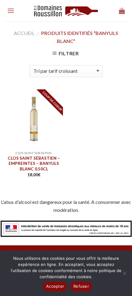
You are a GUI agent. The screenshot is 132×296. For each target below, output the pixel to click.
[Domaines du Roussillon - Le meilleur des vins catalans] (66, 11)
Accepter (55, 286)
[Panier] (122, 11)
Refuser (81, 286)
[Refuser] (124, 275)
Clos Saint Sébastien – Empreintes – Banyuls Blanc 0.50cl (34, 163)
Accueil (24, 33)
